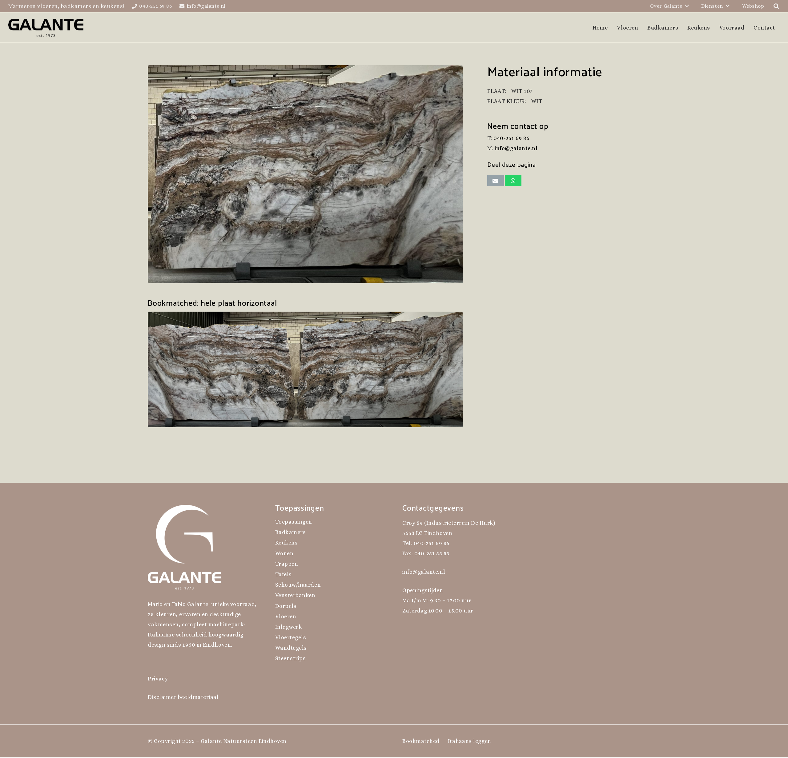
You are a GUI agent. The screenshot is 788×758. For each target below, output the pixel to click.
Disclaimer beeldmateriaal (183, 697)
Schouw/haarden (298, 585)
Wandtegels (291, 648)
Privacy (158, 679)
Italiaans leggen (469, 741)
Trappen (286, 564)
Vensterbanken (295, 595)
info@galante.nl (516, 148)
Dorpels (286, 606)
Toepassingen (293, 522)
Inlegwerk (288, 627)
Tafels (283, 574)
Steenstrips (290, 658)
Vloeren (285, 616)
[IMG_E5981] (309, 174)
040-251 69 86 (511, 138)
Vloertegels (290, 637)
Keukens (286, 543)
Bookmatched (421, 741)
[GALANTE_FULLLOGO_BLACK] (46, 27)
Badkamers (290, 532)
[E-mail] (495, 180)
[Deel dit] (513, 180)
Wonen (284, 553)
